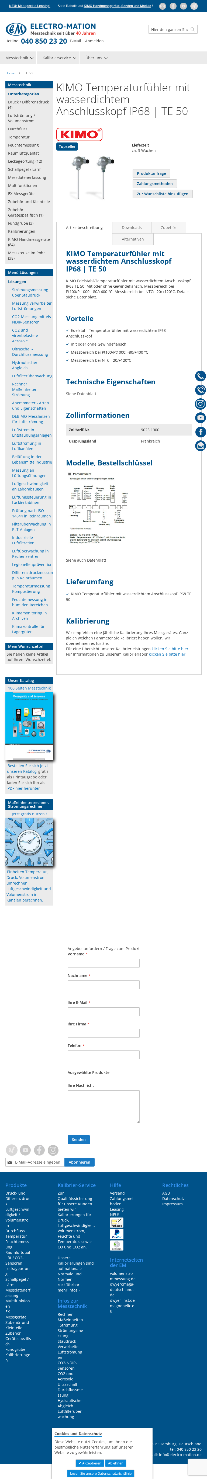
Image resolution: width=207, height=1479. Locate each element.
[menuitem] (19, 57)
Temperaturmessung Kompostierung (31, 588)
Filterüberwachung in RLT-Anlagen (31, 526)
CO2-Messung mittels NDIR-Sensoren (31, 319)
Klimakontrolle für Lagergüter (28, 629)
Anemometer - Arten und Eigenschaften (30, 405)
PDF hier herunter (24, 788)
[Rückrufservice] (200, 391)
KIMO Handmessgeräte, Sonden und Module (117, 6)
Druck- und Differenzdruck (17, 1198)
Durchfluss (17, 128)
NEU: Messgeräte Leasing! (29, 6)
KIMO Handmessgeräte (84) (29, 242)
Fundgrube (15, 1349)
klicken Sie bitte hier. (170, 648)
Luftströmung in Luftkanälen (26, 446)
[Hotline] (200, 377)
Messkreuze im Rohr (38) (26, 255)
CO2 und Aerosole (66, 1376)
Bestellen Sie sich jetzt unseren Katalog (27, 768)
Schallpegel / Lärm (25, 169)
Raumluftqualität (23, 153)
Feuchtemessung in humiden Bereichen (30, 602)
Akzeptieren (91, 1463)
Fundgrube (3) (20, 223)
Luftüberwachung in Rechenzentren (30, 553)
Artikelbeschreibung (84, 227)
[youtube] (184, 6)
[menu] (103, 57)
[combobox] (173, 29)
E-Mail (75, 40)
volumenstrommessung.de (123, 1276)
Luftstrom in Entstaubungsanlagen (32, 432)
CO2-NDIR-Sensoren (67, 1365)
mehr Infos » (69, 1290)
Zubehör (168, 227)
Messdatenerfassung (27, 177)
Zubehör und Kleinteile (29, 201)
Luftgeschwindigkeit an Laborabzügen (30, 486)
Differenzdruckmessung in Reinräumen (32, 575)
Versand (117, 1193)
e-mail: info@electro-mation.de (174, 1454)
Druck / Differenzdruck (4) (28, 104)
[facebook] (173, 6)
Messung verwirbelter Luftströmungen (32, 306)
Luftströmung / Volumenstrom (21, 118)
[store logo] (39, 29)
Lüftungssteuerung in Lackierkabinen (31, 500)
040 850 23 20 (44, 41)
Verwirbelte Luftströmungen (70, 1352)
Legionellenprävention (32, 564)
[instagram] (162, 6)
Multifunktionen (22, 185)
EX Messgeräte (21, 193)
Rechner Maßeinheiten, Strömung (25, 389)
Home (10, 73)
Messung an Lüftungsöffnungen (29, 473)
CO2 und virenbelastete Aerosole (25, 335)
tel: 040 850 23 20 (186, 1449)
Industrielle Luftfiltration (23, 540)
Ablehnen (115, 1463)
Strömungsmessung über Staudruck (30, 292)
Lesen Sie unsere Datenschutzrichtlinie (101, 1473)
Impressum (172, 1203)
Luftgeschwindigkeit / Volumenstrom (17, 1217)
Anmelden (94, 40)
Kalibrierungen (21, 231)
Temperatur (19, 137)
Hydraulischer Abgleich (24, 365)
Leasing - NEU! (118, 1212)
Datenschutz (173, 1198)
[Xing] (194, 6)
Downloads (132, 227)
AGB (166, 1193)
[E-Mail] (200, 447)
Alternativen (133, 239)
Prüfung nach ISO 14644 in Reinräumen (31, 513)
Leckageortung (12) (25, 161)
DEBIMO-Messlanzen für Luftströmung (31, 419)
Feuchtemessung (23, 145)
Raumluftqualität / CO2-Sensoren (17, 1258)
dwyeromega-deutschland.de (122, 1289)
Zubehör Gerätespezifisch (18, 1338)
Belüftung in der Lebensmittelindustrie (32, 459)
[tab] (84, 228)
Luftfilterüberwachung (32, 375)
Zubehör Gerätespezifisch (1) (25, 212)
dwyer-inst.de (122, 1300)
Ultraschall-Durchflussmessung (30, 351)
